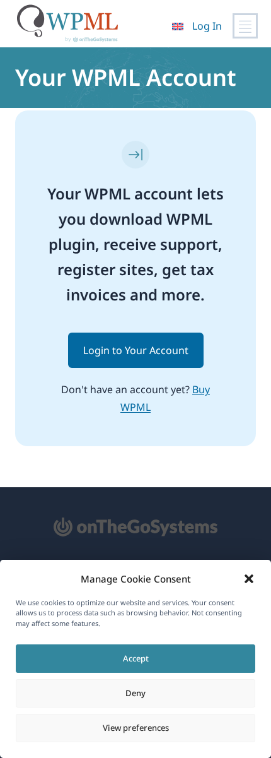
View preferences (136, 727)
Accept (136, 658)
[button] (249, 578)
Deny (135, 693)
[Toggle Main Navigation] (245, 25)
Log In (207, 26)
